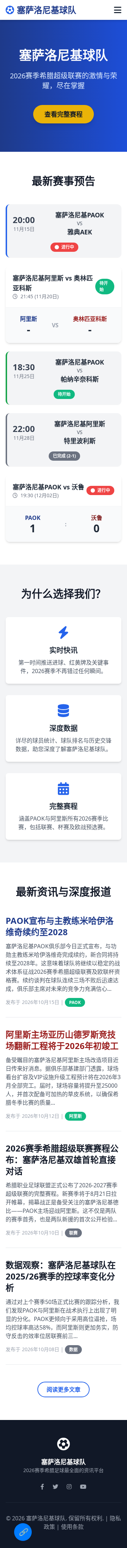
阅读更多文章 (63, 1389)
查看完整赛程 (63, 114)
